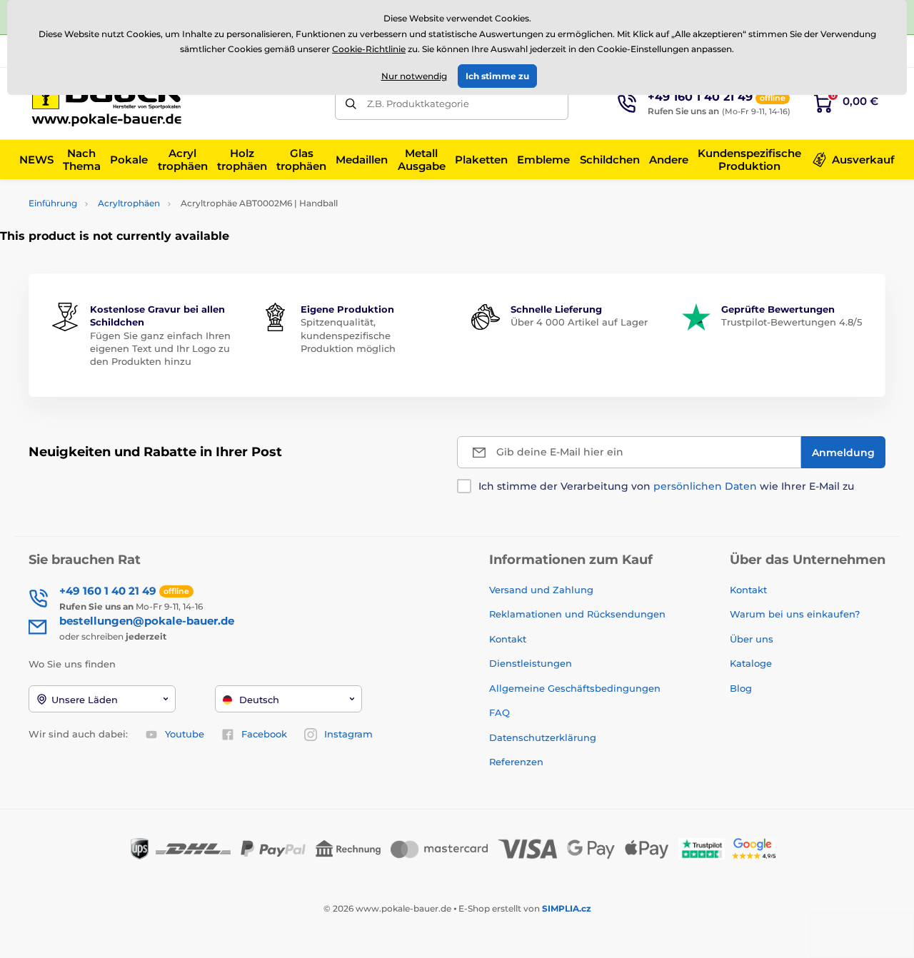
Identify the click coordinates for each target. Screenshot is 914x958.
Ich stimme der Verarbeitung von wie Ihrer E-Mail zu (666, 486)
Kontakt (507, 639)
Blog (741, 688)
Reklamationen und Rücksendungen (578, 614)
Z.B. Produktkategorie (418, 103)
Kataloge (751, 663)
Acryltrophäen (129, 203)
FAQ (499, 712)
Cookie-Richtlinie (369, 49)
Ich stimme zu (497, 76)
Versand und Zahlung (541, 589)
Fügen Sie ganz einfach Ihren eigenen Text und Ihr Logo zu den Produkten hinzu (160, 348)
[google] (757, 847)
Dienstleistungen (530, 663)
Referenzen (516, 761)
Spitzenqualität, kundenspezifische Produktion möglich (348, 334)
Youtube (184, 734)
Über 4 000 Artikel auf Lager (579, 322)
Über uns (751, 639)
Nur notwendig (414, 76)
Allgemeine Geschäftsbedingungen (575, 688)
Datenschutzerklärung (542, 737)
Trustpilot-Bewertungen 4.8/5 (791, 322)
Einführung (53, 203)
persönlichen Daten (705, 486)
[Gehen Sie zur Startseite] (111, 103)
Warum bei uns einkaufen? (795, 614)
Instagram (348, 734)
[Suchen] (351, 104)
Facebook (264, 734)
